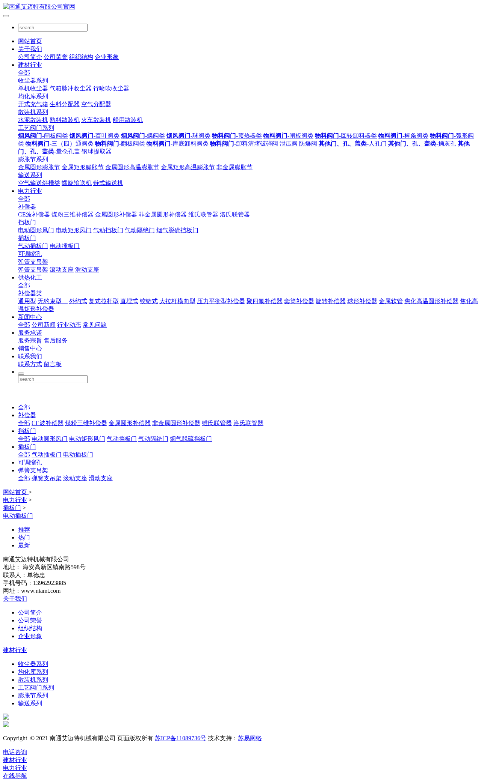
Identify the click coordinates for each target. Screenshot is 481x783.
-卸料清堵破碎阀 (244, 143)
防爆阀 (308, 143)
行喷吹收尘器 (111, 88)
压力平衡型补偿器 (221, 301)
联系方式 (30, 364)
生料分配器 (65, 104)
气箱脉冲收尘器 (71, 88)
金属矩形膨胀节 (83, 167)
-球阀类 (188, 135)
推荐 (24, 529)
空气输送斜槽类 (39, 183)
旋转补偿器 (331, 301)
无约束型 (53, 301)
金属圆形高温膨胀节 (132, 167)
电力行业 (30, 191)
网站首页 (30, 41)
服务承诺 (30, 332)
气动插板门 (33, 246)
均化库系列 (33, 96)
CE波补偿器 (34, 214)
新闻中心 (30, 317)
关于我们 (30, 49)
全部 (24, 72)
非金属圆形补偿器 (163, 214)
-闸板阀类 (43, 135)
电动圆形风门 (36, 230)
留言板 (53, 364)
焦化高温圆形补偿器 (431, 301)
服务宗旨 (30, 340)
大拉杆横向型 (177, 301)
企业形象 (107, 57)
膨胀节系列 (33, 159)
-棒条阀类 (403, 135)
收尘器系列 (33, 80)
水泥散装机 (33, 120)
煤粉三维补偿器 (72, 214)
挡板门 (27, 222)
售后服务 (56, 340)
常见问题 (95, 325)
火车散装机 (96, 120)
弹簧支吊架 (33, 261)
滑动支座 (87, 269)
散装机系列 (33, 112)
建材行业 (30, 65)
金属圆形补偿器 (116, 214)
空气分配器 (96, 104)
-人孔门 (353, 143)
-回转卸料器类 (346, 135)
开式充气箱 (33, 104)
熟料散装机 (65, 120)
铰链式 (149, 301)
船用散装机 (128, 120)
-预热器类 (237, 135)
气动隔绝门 (140, 230)
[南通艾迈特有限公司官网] (240, 7)
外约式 (78, 301)
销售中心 (30, 348)
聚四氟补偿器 (265, 301)
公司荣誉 (56, 57)
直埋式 (129, 301)
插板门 (27, 238)
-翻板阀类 (120, 143)
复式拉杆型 (104, 301)
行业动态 (69, 325)
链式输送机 (108, 183)
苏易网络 (250, 738)
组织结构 (81, 57)
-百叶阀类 (94, 135)
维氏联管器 (203, 214)
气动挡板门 (108, 230)
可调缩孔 (30, 254)
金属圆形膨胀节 (39, 167)
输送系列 (30, 175)
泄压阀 (289, 143)
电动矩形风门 (74, 230)
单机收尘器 (33, 88)
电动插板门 (65, 246)
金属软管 (391, 301)
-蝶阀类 (143, 135)
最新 (24, 545)
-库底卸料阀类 (178, 143)
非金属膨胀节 (234, 167)
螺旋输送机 (77, 183)
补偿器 (27, 206)
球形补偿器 (362, 301)
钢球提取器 (97, 151)
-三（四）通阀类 (60, 143)
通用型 (27, 301)
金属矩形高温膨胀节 (188, 167)
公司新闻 (44, 325)
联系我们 (30, 356)
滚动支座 (62, 269)
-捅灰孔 (422, 143)
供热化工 (30, 277)
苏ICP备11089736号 (180, 738)
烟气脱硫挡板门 (177, 230)
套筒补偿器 (299, 301)
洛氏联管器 (235, 214)
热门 (24, 537)
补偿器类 (30, 293)
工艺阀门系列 (36, 128)
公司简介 (30, 57)
